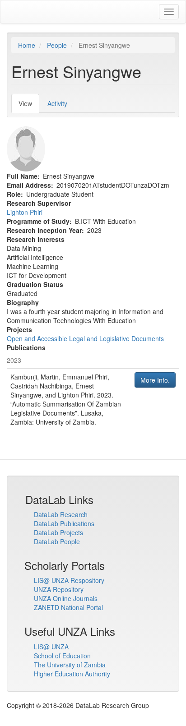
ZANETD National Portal (68, 607)
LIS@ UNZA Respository (69, 580)
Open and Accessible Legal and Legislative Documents (85, 338)
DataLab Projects (58, 532)
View (29, 106)
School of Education (62, 655)
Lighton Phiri (24, 212)
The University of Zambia (70, 664)
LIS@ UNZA (51, 646)
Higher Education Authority (72, 673)
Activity (57, 103)
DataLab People (57, 541)
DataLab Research (61, 514)
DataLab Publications (64, 523)
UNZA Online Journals (66, 598)
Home (26, 45)
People (57, 45)
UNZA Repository (59, 589)
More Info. (155, 379)
